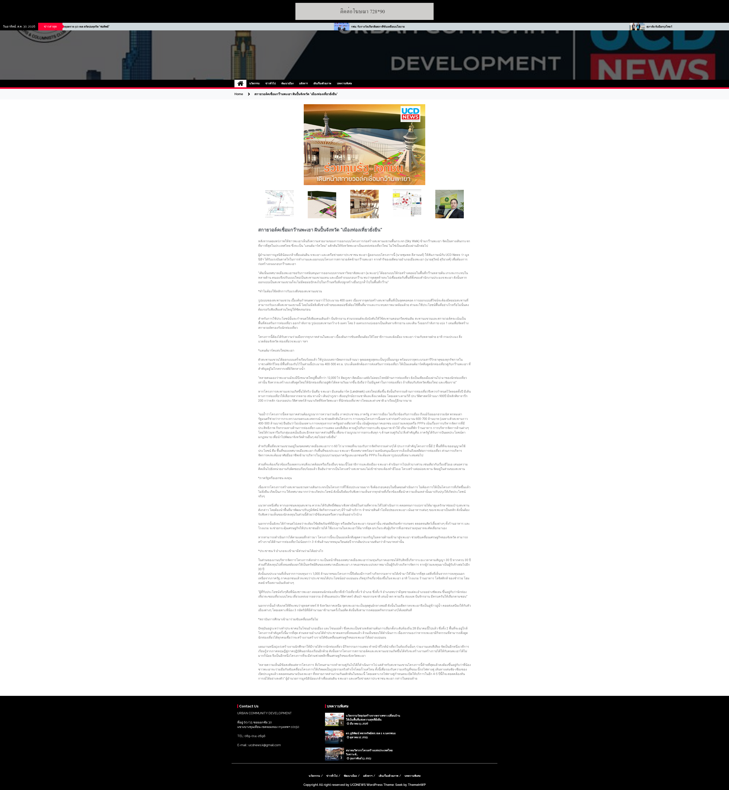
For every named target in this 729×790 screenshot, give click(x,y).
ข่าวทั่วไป (270, 83)
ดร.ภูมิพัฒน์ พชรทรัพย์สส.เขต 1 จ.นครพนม (371, 733)
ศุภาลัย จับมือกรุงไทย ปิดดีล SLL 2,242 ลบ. (378, 26)
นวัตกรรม (254, 83)
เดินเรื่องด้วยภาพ (322, 83)
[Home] (240, 83)
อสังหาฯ (303, 83)
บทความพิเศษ (344, 83)
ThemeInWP (417, 785)
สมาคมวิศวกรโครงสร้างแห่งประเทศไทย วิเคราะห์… (369, 752)
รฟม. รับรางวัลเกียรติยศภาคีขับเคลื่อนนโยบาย (86, 26)
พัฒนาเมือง (287, 83)
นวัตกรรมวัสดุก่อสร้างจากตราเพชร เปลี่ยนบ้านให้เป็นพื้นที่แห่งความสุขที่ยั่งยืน (373, 717)
